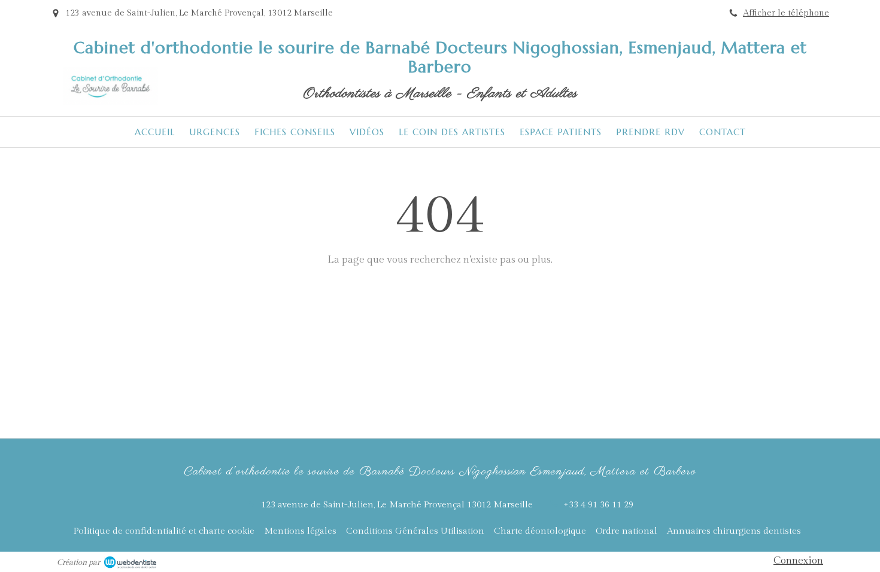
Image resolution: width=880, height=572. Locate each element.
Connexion (798, 561)
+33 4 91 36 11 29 (598, 505)
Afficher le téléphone (786, 13)
